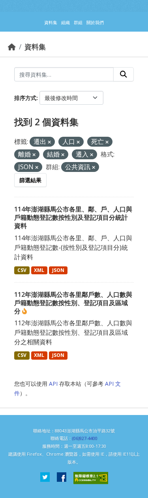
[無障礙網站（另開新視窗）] (90, 478)
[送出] (123, 74)
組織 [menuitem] (65, 22)
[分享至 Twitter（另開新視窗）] (45, 478)
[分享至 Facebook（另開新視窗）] (61, 478)
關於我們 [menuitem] (95, 22)
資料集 (35, 46)
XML (39, 270)
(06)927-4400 (84, 438)
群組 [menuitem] (78, 22)
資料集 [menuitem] (50, 22)
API (53, 383)
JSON (58, 270)
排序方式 (25, 98)
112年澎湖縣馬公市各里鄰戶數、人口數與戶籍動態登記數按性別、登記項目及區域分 (73, 302)
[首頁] (12, 46)
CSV (21, 270)
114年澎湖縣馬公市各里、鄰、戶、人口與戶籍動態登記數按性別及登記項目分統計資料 (73, 217)
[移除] (49, 142)
